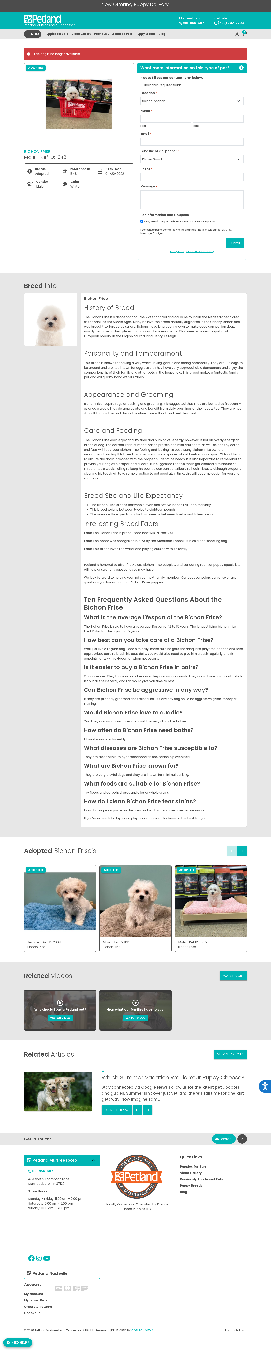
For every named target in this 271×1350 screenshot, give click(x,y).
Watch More (233, 976)
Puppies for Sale (56, 34)
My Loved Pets (35, 1300)
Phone (146, 169)
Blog (162, 34)
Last (196, 126)
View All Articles (230, 1054)
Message (148, 186)
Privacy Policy (234, 1330)
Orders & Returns (38, 1306)
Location (148, 93)
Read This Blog (116, 1109)
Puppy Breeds (146, 34)
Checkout (32, 1313)
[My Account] (237, 34)
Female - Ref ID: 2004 (44, 942)
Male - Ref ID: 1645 (192, 942)
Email (145, 133)
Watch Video (60, 1018)
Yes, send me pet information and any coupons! (179, 221)
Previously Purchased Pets (113, 34)
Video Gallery (81, 34)
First (143, 126)
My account (33, 1294)
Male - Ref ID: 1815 (116, 942)
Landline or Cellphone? (159, 151)
